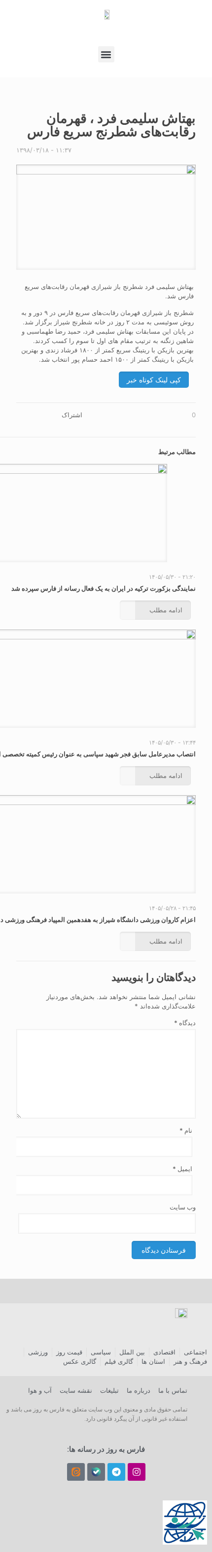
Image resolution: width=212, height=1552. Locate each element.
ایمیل (182, 1169)
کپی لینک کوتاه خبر (154, 379)
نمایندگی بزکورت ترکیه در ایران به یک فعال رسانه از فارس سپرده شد (103, 588)
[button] (106, 54)
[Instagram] (136, 1472)
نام (185, 1130)
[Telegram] (116, 1472)
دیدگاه (185, 1023)
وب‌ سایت (183, 1207)
